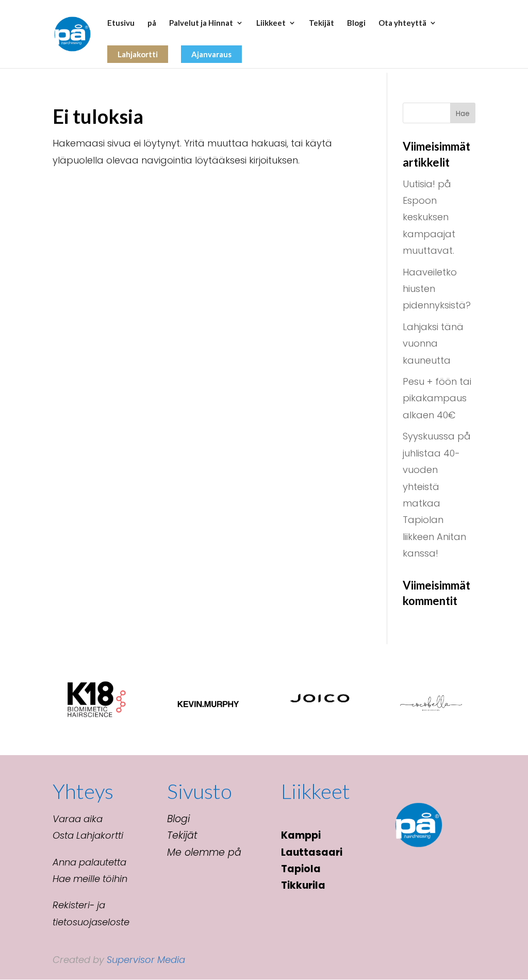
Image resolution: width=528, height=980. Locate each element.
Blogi (356, 23)
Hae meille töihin (90, 878)
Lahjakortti (138, 54)
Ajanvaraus (211, 54)
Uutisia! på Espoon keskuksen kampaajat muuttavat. (429, 217)
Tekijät (321, 23)
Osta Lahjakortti (88, 835)
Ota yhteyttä (402, 23)
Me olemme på (204, 852)
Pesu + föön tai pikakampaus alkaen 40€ (437, 398)
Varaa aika (78, 818)
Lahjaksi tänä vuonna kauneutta (433, 343)
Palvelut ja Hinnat (201, 23)
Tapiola (301, 869)
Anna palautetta (89, 862)
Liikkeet (271, 23)
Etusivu (121, 23)
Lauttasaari (311, 852)
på (151, 23)
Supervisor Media (146, 959)
